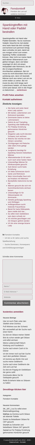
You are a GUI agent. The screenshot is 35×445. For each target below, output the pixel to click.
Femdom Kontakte (12, 235)
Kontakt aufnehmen (12, 99)
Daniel (5, 419)
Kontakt (23, 442)
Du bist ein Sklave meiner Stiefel (16, 335)
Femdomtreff (18, 8)
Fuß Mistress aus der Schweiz (15, 326)
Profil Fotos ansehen (13, 95)
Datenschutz (14, 442)
